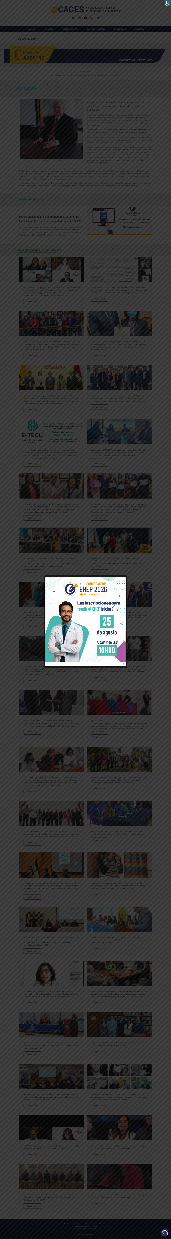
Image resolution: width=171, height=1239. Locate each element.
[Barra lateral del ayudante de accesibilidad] (168, 3)
